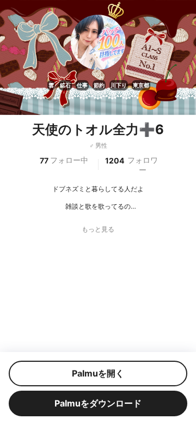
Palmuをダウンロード (98, 403)
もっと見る (98, 229)
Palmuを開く (98, 373)
